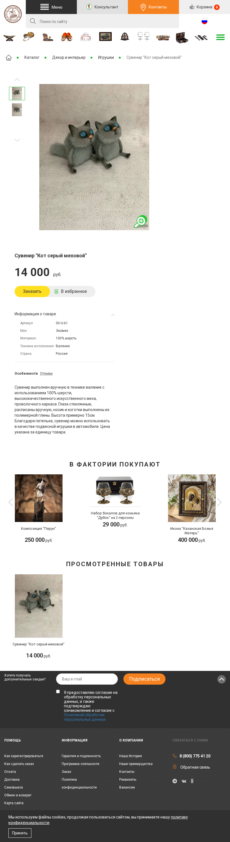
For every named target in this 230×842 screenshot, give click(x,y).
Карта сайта (14, 803)
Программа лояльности (80, 764)
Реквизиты (127, 780)
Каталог (32, 57)
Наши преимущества (136, 764)
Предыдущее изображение (17, 140)
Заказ (66, 772)
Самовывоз (13, 787)
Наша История (130, 756)
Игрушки (106, 57)
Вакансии (127, 787)
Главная (9, 57)
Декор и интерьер (69, 57)
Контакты (158, 7)
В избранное (74, 291)
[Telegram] (175, 781)
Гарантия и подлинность (81, 756)
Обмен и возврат (17, 795)
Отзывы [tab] (46, 373)
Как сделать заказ (19, 764)
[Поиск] (33, 21)
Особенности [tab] (26, 373)
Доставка (12, 780)
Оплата (10, 772)
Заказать (32, 291)
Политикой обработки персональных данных (85, 717)
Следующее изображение (17, 79)
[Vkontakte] (183, 781)
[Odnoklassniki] (192, 781)
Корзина (207, 7)
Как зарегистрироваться (23, 756)
